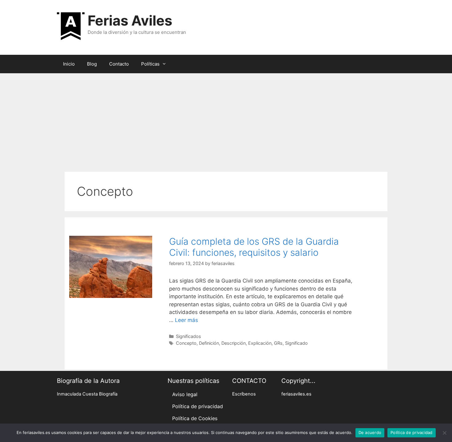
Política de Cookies (194, 418)
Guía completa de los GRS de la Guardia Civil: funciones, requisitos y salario (254, 247)
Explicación (260, 343)
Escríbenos (244, 394)
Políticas (150, 64)
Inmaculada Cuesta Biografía (87, 394)
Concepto (186, 343)
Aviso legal (184, 394)
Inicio (69, 64)
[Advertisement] (226, 119)
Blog (92, 64)
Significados (188, 336)
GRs (278, 343)
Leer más (186, 320)
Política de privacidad (197, 406)
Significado (296, 343)
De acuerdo (370, 432)
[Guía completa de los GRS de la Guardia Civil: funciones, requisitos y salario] (110, 296)
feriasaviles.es (296, 394)
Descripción (233, 343)
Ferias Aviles (130, 20)
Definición (209, 343)
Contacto (119, 64)
